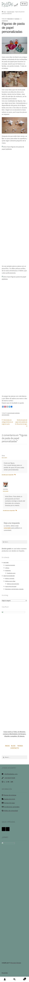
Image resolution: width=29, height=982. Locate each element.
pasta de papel (10, 11)
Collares (7, 568)
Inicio (5, 11)
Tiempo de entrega (10, 795)
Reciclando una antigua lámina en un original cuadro (7, 422)
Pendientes (8, 570)
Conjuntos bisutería (10, 565)
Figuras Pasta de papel (10, 586)
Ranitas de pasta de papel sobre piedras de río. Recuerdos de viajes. (21, 422)
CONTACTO (14, 748)
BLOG (13, 746)
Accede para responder (8, 474)
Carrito (22, 978)
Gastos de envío (9, 799)
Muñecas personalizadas (13, 584)
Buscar (14, 979)
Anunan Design (16, 963)
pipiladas (17, 18)
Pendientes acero (11, 573)
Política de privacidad (10, 811)
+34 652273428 (9, 778)
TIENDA (19, 746)
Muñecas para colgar (10, 581)
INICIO (7, 746)
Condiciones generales (11, 807)
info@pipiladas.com (11, 774)
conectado (7, 528)
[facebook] (3, 829)
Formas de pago (9, 803)
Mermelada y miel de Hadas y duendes (14, 589)
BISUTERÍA (6, 562)
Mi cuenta (5, 979)
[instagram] (8, 829)
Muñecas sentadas (9, 578)
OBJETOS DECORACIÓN (9, 576)
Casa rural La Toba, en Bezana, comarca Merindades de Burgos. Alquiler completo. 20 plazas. (14, 734)
